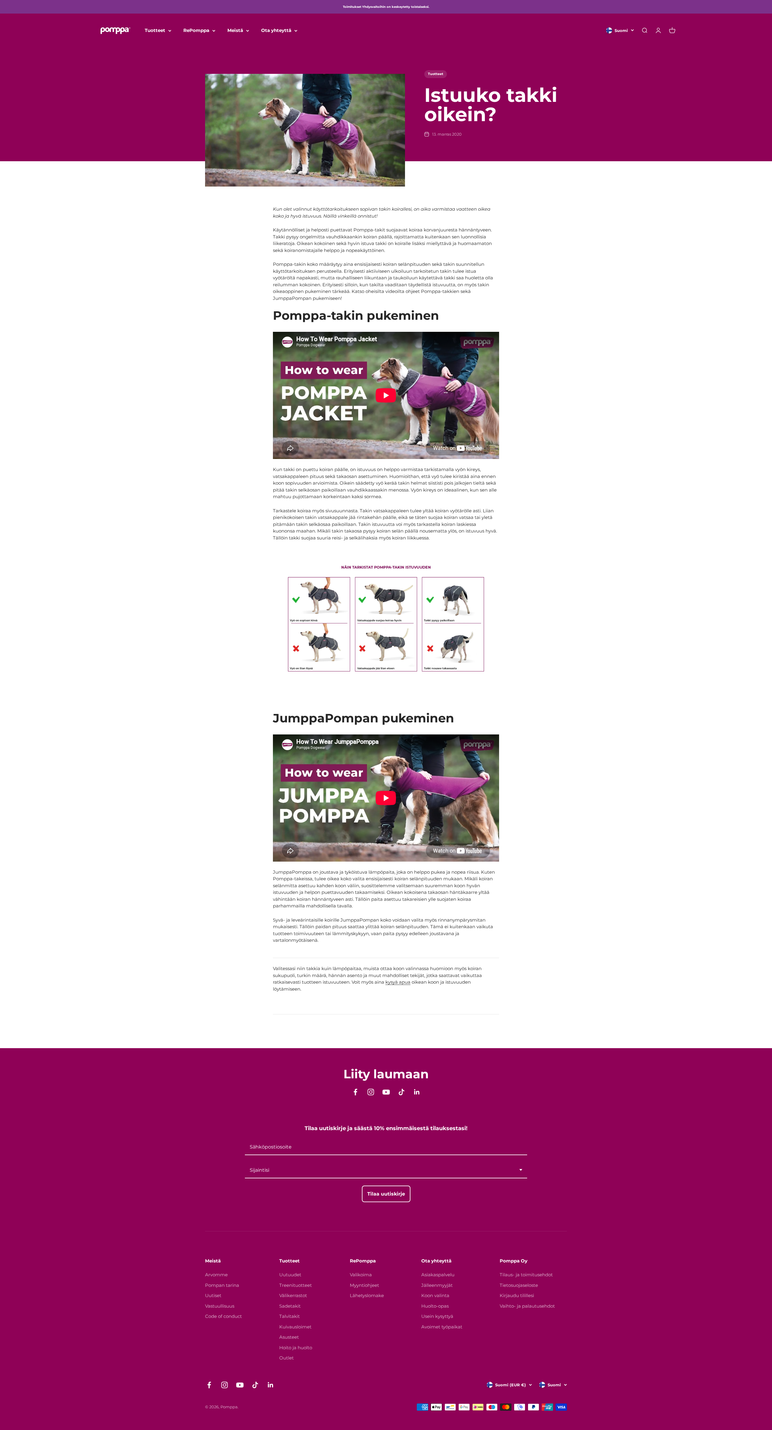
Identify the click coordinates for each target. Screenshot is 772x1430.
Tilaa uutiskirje (341, 772)
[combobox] (340, 749)
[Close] (469, 641)
